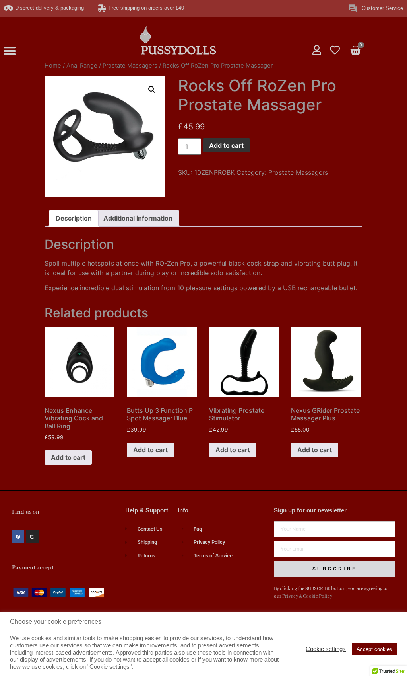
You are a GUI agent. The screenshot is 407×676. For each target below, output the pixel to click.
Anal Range (81, 65)
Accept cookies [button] (374, 649)
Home (53, 65)
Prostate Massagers (130, 65)
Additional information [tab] (137, 218)
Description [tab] (74, 218)
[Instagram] (32, 536)
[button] (10, 51)
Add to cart (226, 145)
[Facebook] (18, 536)
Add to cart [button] (68, 457)
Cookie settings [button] (326, 649)
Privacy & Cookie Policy (307, 596)
